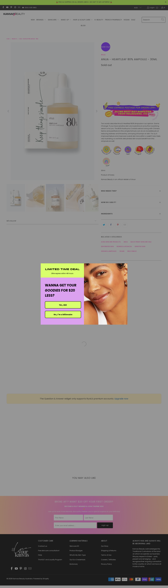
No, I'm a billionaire (63, 314)
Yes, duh (63, 305)
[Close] (124, 266)
